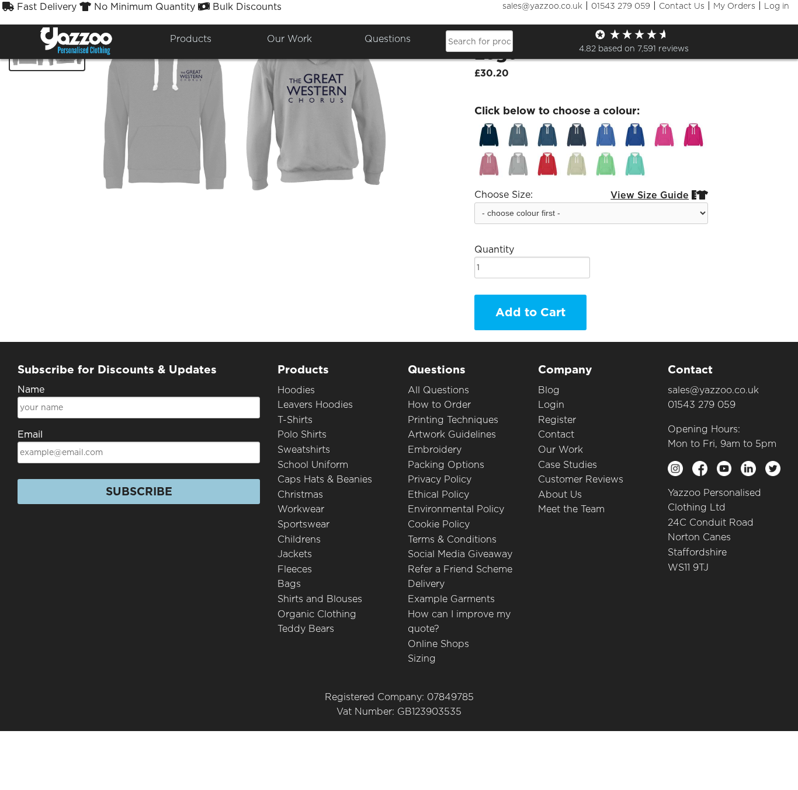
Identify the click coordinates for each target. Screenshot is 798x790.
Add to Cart (530, 312)
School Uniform (312, 464)
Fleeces (294, 569)
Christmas (300, 494)
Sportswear (303, 524)
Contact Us (682, 6)
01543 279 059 (620, 6)
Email (30, 434)
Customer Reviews (580, 479)
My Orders (734, 6)
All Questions (438, 390)
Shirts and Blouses (319, 598)
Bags (289, 583)
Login (551, 404)
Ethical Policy (438, 494)
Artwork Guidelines (452, 434)
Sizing (422, 658)
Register (557, 419)
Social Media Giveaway (460, 554)
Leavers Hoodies (315, 404)
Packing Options (446, 464)
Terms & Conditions (452, 539)
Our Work (560, 449)
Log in (776, 6)
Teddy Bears (305, 628)
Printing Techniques (453, 419)
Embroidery (435, 449)
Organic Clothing (316, 614)
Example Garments (451, 598)
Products (190, 38)
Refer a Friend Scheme (460, 569)
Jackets (294, 554)
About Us (560, 494)
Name (31, 389)
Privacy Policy (439, 479)
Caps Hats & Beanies (324, 479)
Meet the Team (571, 509)
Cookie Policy (439, 524)
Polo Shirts (302, 434)
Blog (549, 390)
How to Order (439, 404)
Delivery (426, 583)
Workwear (300, 509)
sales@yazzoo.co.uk (542, 6)
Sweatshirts (303, 449)
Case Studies (567, 464)
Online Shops (438, 643)
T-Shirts (295, 419)
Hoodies (296, 390)
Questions (388, 38)
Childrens (299, 539)
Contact (556, 434)
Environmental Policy (456, 509)
